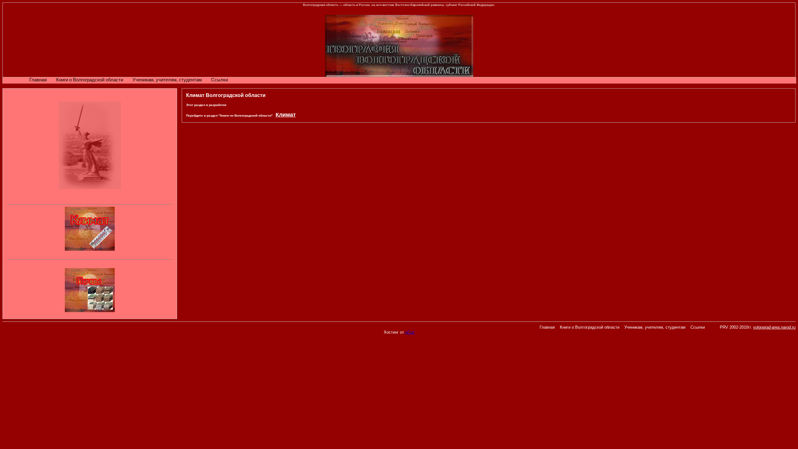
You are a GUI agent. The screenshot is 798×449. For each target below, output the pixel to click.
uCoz (410, 332)
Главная (38, 79)
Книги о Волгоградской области (89, 79)
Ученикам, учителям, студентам (167, 79)
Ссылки (219, 79)
